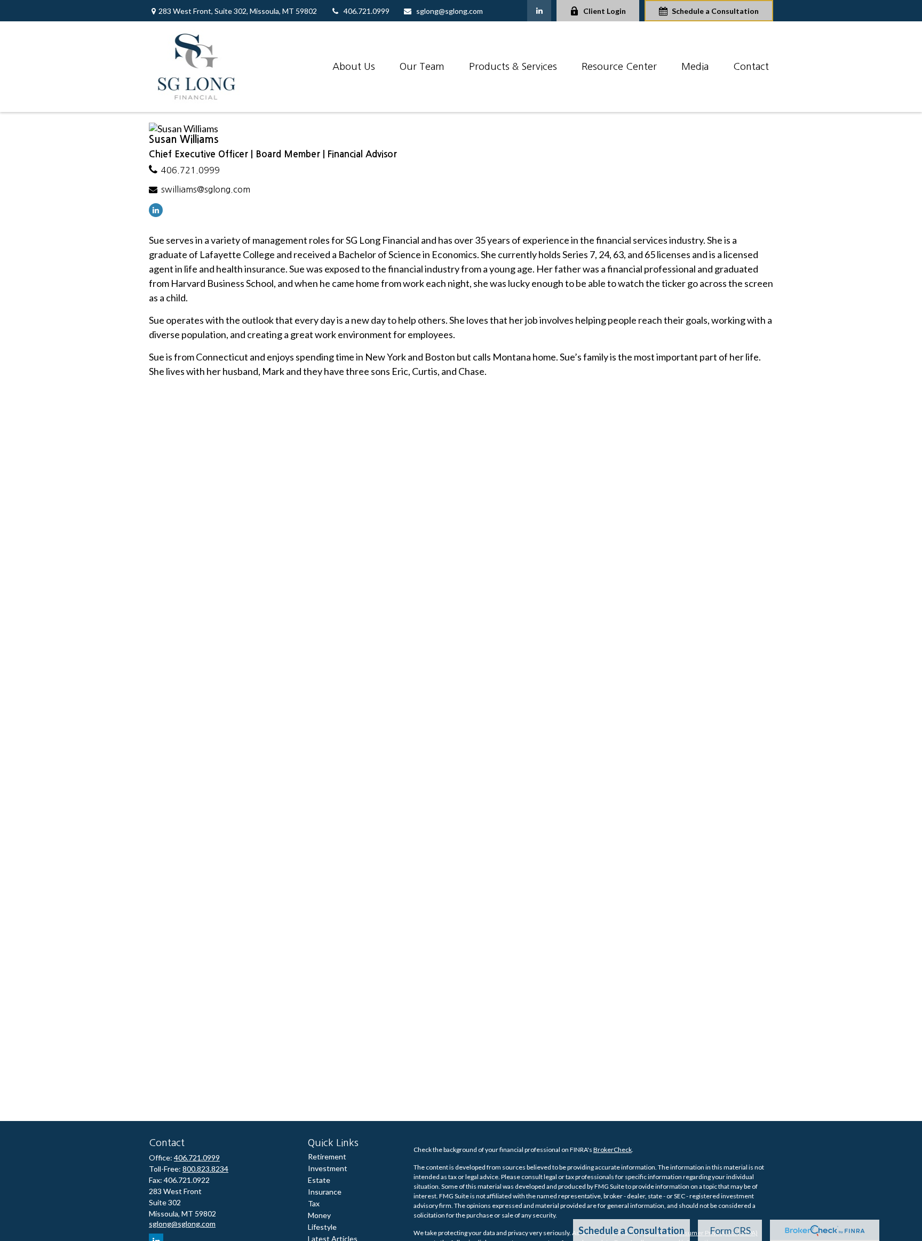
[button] (353, 66)
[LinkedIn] (539, 10)
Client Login (604, 10)
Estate (319, 1179)
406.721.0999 (367, 10)
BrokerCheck (612, 1150)
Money (319, 1215)
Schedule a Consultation (715, 10)
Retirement (327, 1156)
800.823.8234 (205, 1168)
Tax (314, 1203)
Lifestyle (322, 1226)
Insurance (324, 1191)
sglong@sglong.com (449, 10)
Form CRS (730, 1230)
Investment (327, 1168)
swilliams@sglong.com (205, 189)
